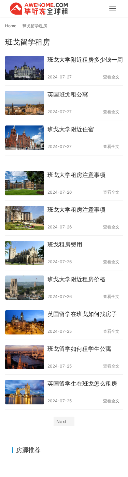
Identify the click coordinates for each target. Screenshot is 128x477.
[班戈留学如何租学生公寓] (24, 357)
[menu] (112, 8)
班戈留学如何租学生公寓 (79, 348)
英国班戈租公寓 (67, 94)
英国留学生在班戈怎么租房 (82, 383)
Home (10, 25)
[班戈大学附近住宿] (24, 137)
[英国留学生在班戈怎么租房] (24, 392)
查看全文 (111, 76)
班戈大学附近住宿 (70, 129)
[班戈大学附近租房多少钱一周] (24, 68)
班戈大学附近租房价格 (76, 279)
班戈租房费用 (64, 244)
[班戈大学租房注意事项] (24, 183)
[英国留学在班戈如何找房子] (24, 322)
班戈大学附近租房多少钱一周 (85, 59)
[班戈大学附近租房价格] (24, 287)
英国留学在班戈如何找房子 (82, 314)
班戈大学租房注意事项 (76, 175)
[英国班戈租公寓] (24, 103)
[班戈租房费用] (24, 253)
